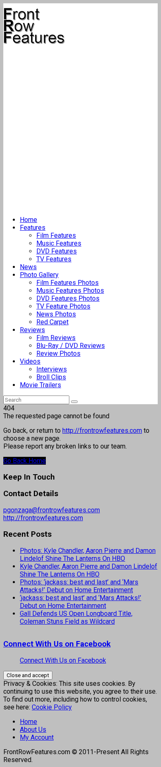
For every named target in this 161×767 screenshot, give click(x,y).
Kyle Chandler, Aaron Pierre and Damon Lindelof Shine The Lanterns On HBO (88, 570)
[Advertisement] (80, 126)
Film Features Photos (67, 283)
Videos (30, 361)
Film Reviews (56, 338)
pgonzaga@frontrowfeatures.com (51, 510)
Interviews (51, 369)
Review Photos (58, 353)
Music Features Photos (70, 290)
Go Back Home (24, 461)
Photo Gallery (39, 275)
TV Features (53, 259)
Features (32, 228)
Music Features (58, 243)
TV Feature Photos (63, 306)
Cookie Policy (52, 707)
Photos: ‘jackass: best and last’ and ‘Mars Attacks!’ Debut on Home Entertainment (79, 586)
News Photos (56, 314)
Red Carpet (52, 322)
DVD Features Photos (67, 298)
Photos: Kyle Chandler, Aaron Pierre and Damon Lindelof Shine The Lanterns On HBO (88, 554)
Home (28, 220)
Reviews (32, 330)
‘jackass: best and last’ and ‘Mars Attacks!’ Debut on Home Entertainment (80, 602)
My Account (37, 737)
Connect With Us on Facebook (57, 644)
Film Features (56, 235)
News (28, 267)
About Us (33, 729)
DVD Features (56, 251)
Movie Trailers (40, 385)
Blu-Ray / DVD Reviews (70, 346)
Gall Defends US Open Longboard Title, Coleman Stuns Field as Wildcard (76, 617)
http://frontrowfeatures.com (102, 430)
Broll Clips (51, 377)
